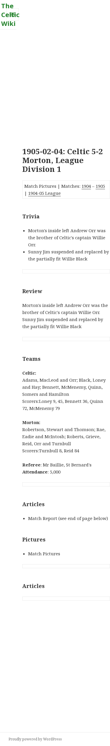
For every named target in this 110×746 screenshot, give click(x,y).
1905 (100, 186)
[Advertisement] (55, 84)
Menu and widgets (13, 20)
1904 (86, 186)
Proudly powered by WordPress (35, 739)
